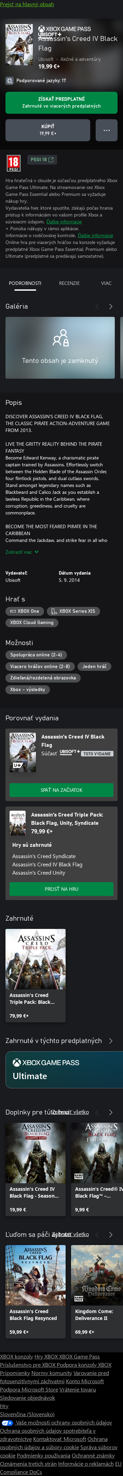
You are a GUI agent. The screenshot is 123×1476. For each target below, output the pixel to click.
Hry (4, 1405)
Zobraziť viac (18, 551)
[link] (35, 975)
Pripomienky (15, 1372)
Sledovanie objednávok (27, 1397)
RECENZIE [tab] (69, 283)
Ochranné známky (93, 1455)
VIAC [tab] (106, 283)
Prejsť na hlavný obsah (27, 4)
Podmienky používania (43, 1455)
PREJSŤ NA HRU (62, 889)
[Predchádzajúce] (97, 306)
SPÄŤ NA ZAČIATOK (61, 790)
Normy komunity (51, 1372)
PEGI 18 (39, 159)
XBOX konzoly (16, 1356)
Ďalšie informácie (64, 221)
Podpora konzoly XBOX (84, 1364)
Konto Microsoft (85, 1381)
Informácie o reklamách (86, 1463)
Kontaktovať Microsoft (59, 1438)
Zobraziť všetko (70, 1111)
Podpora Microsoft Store (29, 1389)
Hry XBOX (47, 1356)
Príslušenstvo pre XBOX (28, 1364)
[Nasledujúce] (111, 306)
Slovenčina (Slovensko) (27, 1414)
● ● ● (107, 130)
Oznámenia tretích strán (28, 1463)
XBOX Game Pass (79, 1356)
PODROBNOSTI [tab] (25, 283)
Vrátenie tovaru (77, 1389)
